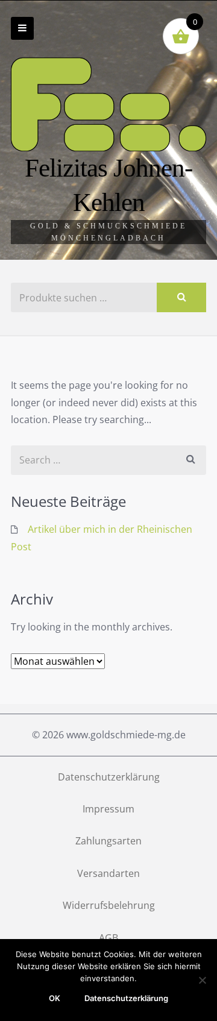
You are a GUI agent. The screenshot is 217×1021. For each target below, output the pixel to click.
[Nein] (202, 980)
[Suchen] (181, 297)
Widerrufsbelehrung (109, 905)
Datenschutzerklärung (109, 777)
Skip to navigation (22, 28)
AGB (108, 937)
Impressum (108, 808)
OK (54, 998)
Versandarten (108, 873)
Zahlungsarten (108, 840)
